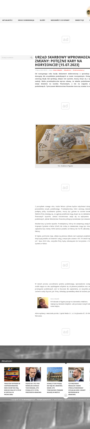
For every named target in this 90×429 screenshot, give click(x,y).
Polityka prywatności (44, 399)
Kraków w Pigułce (32, 9)
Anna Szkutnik (57, 70)
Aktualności (7, 20)
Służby (42, 20)
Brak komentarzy (78, 70)
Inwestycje (79, 20)
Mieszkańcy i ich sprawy (60, 20)
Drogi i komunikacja (26, 20)
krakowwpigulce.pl (28, 399)
